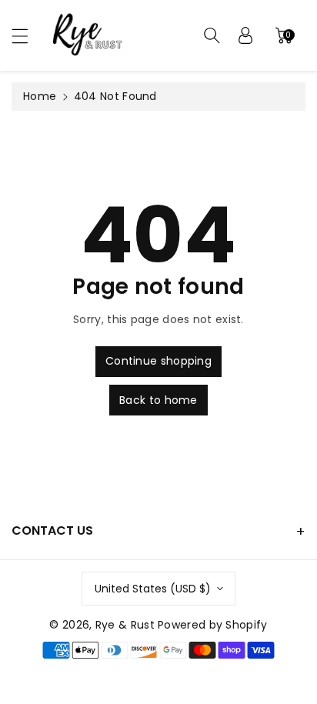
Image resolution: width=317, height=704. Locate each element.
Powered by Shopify (212, 624)
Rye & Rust (125, 624)
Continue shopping (158, 361)
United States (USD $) (153, 588)
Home (39, 96)
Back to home (158, 400)
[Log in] (245, 35)
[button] (27, 35)
